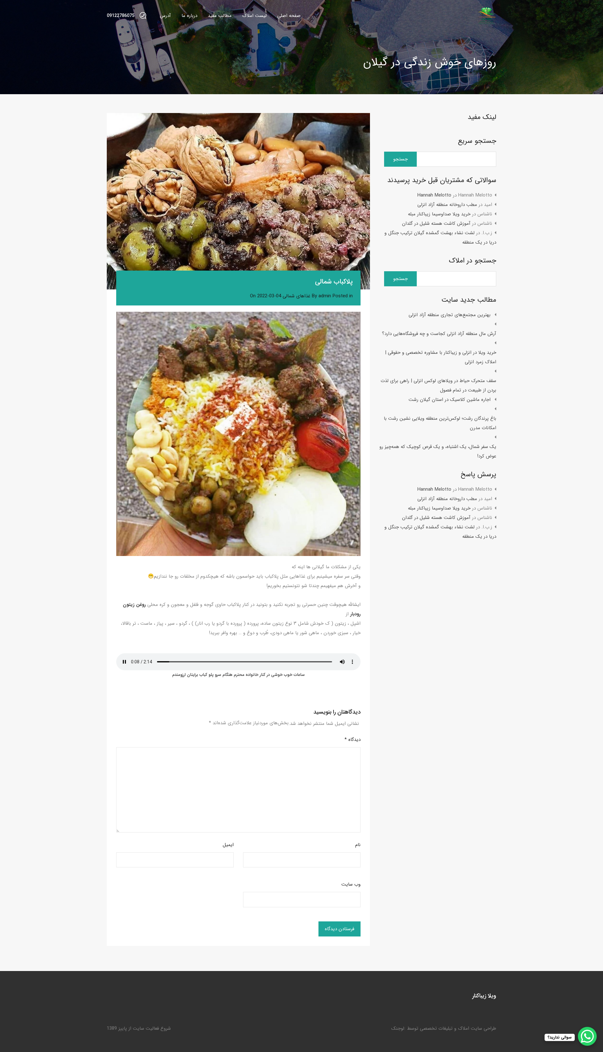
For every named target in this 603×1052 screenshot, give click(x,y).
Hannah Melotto (434, 195)
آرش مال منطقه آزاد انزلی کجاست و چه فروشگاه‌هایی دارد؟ (439, 333)
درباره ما (189, 15)
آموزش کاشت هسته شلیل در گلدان (436, 223)
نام (358, 845)
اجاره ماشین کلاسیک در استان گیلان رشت (450, 399)
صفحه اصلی (289, 15)
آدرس (165, 15)
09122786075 (120, 16)
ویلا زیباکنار (484, 996)
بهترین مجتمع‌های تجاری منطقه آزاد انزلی (450, 315)
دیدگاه (353, 739)
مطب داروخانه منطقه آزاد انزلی (447, 204)
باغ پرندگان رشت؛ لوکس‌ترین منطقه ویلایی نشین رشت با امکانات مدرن (440, 423)
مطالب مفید (219, 15)
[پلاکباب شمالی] (238, 201)
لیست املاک (254, 15)
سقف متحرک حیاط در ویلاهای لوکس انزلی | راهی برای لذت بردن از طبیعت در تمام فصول (438, 385)
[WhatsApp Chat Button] (587, 1036)
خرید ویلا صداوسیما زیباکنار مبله (439, 214)
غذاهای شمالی (296, 296)
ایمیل (228, 845)
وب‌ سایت (351, 884)
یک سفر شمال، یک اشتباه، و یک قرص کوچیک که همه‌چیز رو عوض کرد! (437, 451)
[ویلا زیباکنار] (486, 22)
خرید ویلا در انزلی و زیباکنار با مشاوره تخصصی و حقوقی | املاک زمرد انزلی (440, 357)
